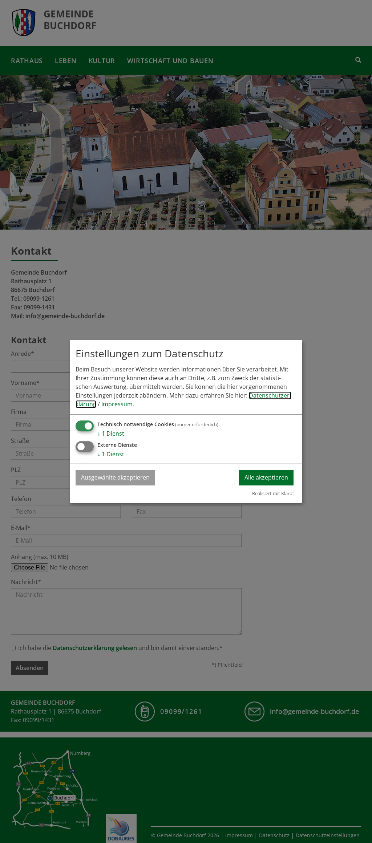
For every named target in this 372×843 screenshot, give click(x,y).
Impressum (117, 404)
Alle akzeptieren (266, 478)
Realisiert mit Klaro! (273, 493)
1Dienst (110, 434)
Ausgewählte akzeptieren (115, 478)
